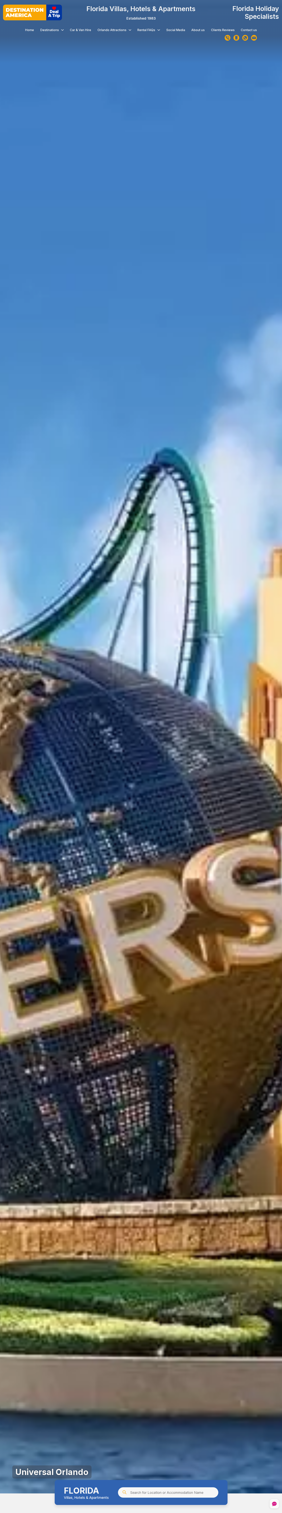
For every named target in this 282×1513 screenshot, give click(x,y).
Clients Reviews (223, 30)
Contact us (249, 30)
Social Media (175, 30)
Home (29, 30)
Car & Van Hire (80, 30)
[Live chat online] (274, 1504)
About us (198, 30)
